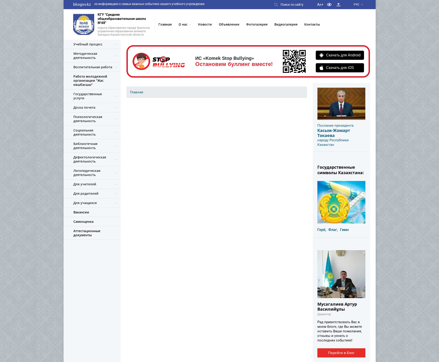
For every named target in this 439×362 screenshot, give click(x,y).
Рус (356, 4)
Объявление (229, 24)
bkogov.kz (82, 4)
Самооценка (83, 221)
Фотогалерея (257, 24)
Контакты (312, 24)
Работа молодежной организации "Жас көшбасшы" (90, 80)
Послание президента (335, 125)
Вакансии (81, 212)
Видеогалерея (285, 24)
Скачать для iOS (340, 68)
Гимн (344, 230)
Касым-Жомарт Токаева (333, 133)
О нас (183, 24)
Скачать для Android (343, 55)
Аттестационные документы (86, 233)
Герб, (321, 230)
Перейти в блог (341, 352)
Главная (165, 24)
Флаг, (333, 230)
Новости (205, 24)
